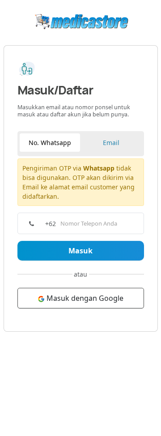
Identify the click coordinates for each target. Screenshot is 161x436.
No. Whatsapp (50, 142)
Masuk (80, 251)
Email (111, 142)
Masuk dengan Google (84, 298)
